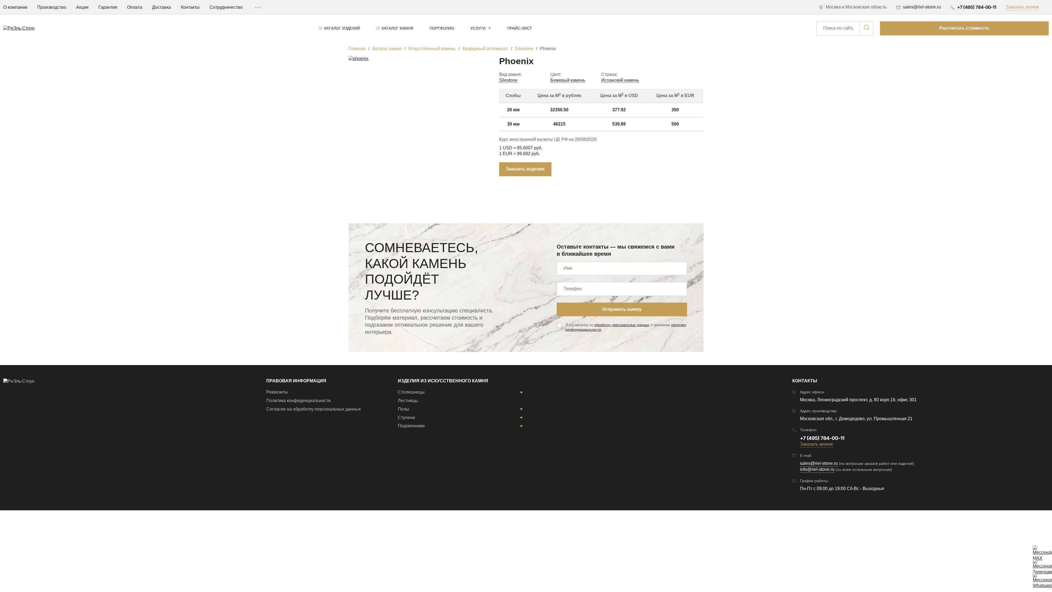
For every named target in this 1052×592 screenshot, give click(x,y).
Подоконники (411, 425)
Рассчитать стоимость (964, 28)
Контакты (190, 7)
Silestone (508, 80)
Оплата (134, 7)
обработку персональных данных (621, 325)
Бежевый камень (567, 80)
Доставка (161, 7)
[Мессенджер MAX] (1038, 550)
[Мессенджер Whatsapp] (1038, 578)
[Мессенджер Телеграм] (1038, 564)
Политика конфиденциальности (298, 400)
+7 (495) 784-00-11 (976, 7)
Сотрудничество (226, 7)
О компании (15, 7)
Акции (82, 7)
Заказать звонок (1022, 7)
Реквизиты (277, 392)
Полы (403, 409)
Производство (51, 7)
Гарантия (107, 7)
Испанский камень (620, 80)
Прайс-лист (519, 28)
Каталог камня (397, 28)
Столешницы (411, 392)
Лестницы (408, 400)
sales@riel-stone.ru (819, 463)
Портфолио (442, 28)
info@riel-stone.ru (817, 469)
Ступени (406, 417)
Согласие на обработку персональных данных (313, 409)
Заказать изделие (525, 169)
